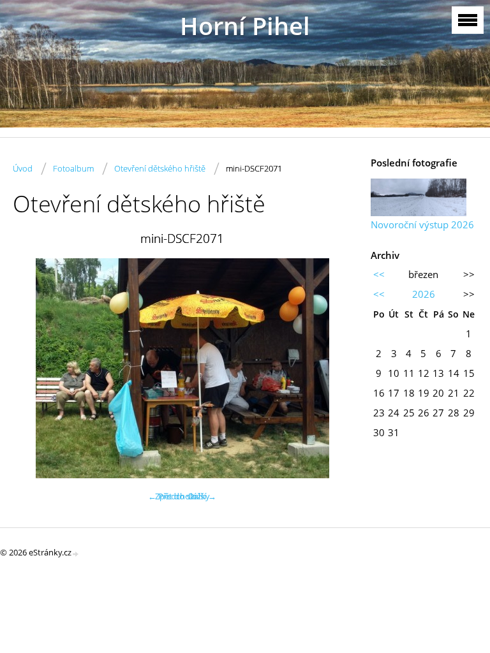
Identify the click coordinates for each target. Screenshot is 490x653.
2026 (423, 294)
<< (379, 274)
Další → (202, 496)
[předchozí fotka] (33, 368)
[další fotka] (330, 368)
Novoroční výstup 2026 (422, 224)
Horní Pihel (245, 26)
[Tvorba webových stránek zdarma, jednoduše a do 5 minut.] (75, 553)
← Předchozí (172, 496)
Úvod (23, 168)
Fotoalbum (73, 168)
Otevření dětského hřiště (159, 168)
